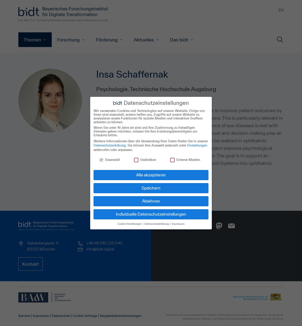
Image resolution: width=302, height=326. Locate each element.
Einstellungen (197, 145)
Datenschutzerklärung (110, 145)
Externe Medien (188, 159)
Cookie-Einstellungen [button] (129, 223)
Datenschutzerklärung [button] (157, 223)
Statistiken (148, 159)
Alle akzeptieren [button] (151, 174)
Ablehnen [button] (151, 201)
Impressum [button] (178, 223)
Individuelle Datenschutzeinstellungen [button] (151, 214)
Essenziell (112, 159)
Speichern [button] (151, 187)
